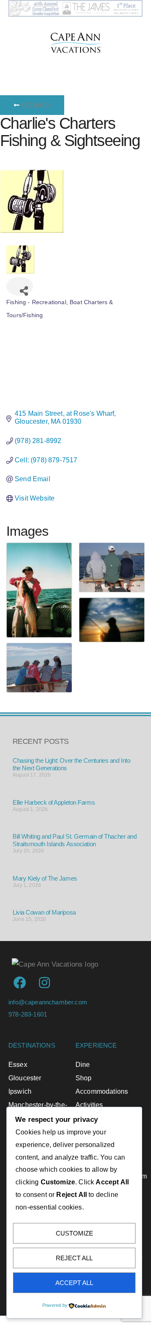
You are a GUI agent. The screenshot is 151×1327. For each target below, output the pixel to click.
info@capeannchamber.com (47, 1002)
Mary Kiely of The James (45, 878)
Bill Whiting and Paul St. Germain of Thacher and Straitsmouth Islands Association (74, 840)
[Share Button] (19, 286)
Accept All (74, 1282)
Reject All (74, 1258)
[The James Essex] (75, 14)
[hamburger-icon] (17, 63)
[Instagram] (44, 982)
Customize (74, 1233)
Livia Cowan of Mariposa (44, 912)
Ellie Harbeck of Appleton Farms (54, 802)
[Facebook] (19, 982)
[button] (86, 63)
